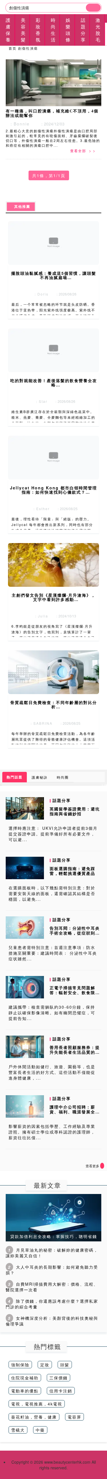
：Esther (39, 508)
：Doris (40, 294)
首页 (13, 48)
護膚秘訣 (40, 777)
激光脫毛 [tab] (98, 30)
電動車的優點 (25, 1391)
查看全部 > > (83, 150)
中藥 (40, 1430)
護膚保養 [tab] (8, 30)
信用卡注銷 (60, 1391)
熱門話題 (15, 777)
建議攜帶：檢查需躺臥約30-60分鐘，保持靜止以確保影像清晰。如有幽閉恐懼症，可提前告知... (52, 1012)
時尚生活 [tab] (53, 30)
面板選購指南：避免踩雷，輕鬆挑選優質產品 (72, 871)
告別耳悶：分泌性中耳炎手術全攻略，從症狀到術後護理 (75, 932)
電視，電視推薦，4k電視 (36, 1404)
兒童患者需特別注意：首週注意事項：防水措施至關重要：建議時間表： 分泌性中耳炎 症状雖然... (53, 952)
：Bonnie (18, 124)
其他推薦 (20, 207)
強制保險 (20, 1364)
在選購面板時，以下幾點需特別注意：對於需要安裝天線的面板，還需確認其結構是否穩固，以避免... (52, 893)
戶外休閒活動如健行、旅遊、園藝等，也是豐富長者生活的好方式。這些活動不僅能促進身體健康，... (52, 1072)
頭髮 (64, 1364)
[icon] (102, 1166)
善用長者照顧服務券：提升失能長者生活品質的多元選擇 (75, 1052)
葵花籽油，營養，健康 (34, 1417)
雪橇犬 (18, 1430)
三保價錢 (58, 1377)
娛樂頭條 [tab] (68, 30)
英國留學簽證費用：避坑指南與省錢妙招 (75, 811)
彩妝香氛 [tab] (38, 30)
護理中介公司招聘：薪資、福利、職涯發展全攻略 (75, 1111)
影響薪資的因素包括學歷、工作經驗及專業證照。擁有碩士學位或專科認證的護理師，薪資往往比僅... (52, 1131)
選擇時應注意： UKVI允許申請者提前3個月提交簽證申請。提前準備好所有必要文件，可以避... (53, 833)
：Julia (39, 615)
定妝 (44, 1364)
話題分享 (62, 800)
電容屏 (74, 1417)
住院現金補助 (25, 1377)
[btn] (93, 8)
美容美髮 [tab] (23, 30)
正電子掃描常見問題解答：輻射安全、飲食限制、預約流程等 (72, 992)
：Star (39, 401)
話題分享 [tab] (83, 30)
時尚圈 (63, 777)
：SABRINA (40, 723)
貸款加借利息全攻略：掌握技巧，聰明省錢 (53, 1236)
